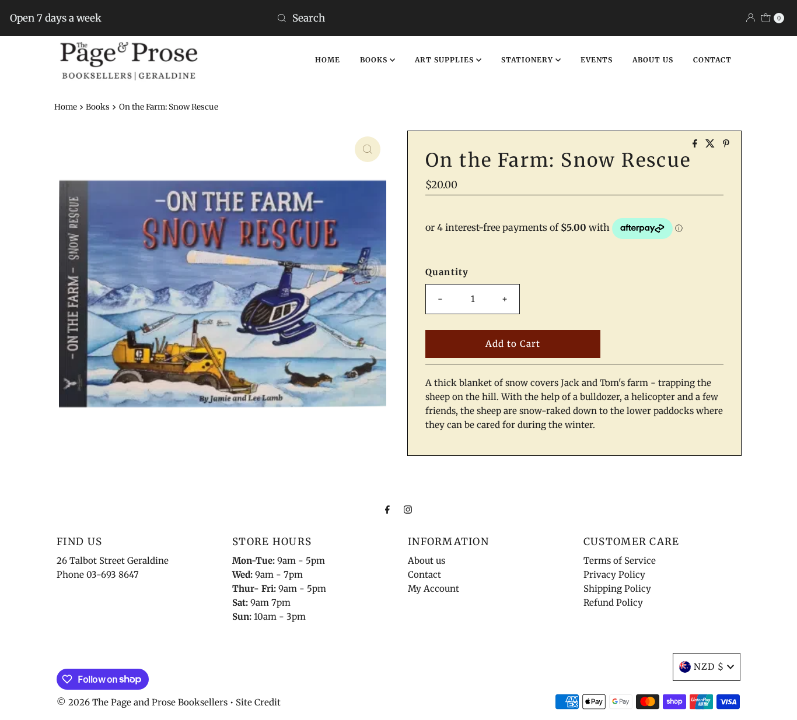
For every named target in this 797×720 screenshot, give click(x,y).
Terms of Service (619, 560)
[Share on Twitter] (711, 144)
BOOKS (375, 59)
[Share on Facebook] (696, 144)
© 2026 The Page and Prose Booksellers (142, 702)
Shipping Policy (617, 588)
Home (65, 107)
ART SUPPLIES (445, 59)
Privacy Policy (614, 574)
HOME (327, 59)
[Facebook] (387, 509)
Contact (424, 574)
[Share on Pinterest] (726, 144)
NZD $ (709, 666)
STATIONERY (528, 59)
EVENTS (597, 59)
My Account (433, 588)
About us (426, 560)
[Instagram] (408, 509)
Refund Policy (613, 602)
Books (98, 107)
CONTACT (712, 59)
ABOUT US (652, 59)
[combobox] (398, 18)
